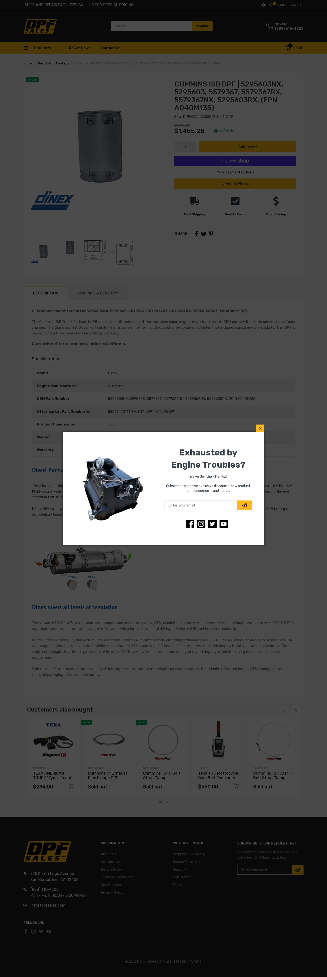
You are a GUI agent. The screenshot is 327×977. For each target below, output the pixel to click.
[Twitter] (201, 524)
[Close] (260, 428)
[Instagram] (212, 524)
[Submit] (244, 505)
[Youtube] (224, 524)
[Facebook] (190, 524)
